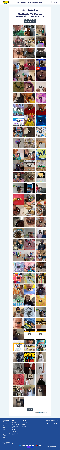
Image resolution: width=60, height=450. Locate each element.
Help (4, 427)
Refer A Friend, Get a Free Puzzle (6, 434)
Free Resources (5, 438)
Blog (4, 429)
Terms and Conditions (15, 427)
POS (4, 443)
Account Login (5, 424)
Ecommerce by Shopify (12, 443)
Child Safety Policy (15, 433)
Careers (24, 426)
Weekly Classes (32, 2)
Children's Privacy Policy (15, 430)
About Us (14, 422)
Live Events (24, 422)
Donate (23, 424)
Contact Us (5, 431)
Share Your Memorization (30, 21)
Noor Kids (8, 442)
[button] (54, 2)
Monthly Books (21, 2)
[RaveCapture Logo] (43, 412)
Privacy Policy (15, 424)
